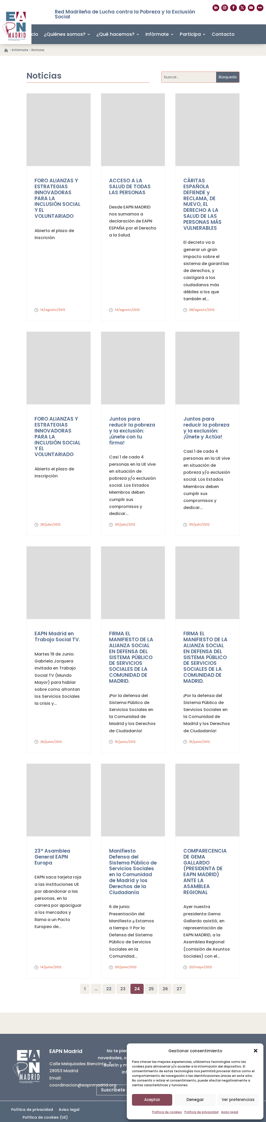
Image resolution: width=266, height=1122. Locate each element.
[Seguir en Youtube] (251, 7)
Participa (190, 34)
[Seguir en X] (242, 7)
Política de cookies (167, 1112)
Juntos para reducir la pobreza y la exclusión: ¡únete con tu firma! (132, 430)
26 (165, 989)
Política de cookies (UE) (45, 1118)
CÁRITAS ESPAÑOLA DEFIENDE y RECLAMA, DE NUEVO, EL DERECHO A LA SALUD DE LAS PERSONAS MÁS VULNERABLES (202, 204)
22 (108, 989)
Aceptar (152, 1099)
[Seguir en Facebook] (233, 7)
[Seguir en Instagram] (224, 7)
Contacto (223, 34)
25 (151, 989)
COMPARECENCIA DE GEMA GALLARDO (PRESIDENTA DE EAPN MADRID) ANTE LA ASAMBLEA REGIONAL (205, 871)
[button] (255, 1050)
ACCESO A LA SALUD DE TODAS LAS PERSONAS (130, 186)
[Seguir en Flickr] (260, 7)
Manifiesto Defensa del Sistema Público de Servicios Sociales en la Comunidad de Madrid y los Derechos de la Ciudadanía (133, 871)
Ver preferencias (238, 1099)
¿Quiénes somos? (64, 34)
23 (122, 989)
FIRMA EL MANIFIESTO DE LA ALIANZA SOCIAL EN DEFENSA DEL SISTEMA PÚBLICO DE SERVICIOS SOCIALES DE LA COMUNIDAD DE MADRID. (131, 657)
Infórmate (157, 34)
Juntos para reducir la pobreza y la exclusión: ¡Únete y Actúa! (206, 427)
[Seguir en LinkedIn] (215, 7)
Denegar (195, 1099)
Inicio (32, 34)
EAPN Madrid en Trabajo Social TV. (57, 636)
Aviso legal (229, 1112)
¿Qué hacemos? (115, 34)
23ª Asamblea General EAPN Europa (52, 856)
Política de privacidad (201, 1112)
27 (179, 989)
